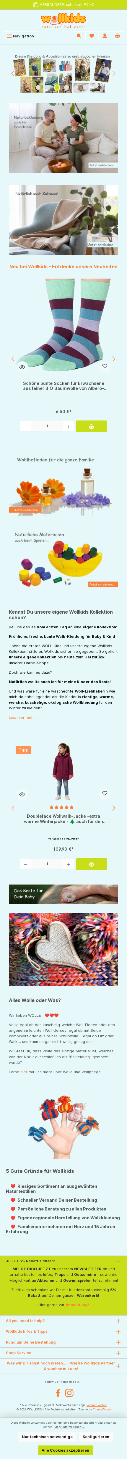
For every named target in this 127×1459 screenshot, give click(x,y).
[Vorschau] (22, 367)
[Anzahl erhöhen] (68, 426)
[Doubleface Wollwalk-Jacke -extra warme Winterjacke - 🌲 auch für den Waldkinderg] (63, 771)
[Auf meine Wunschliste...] (105, 367)
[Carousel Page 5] (76, 87)
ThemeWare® (102, 1409)
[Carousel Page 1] (38, 87)
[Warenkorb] (117, 36)
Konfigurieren (96, 1437)
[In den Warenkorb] (91, 426)
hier (23, 1072)
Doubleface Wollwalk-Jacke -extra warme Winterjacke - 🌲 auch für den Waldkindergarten (63, 819)
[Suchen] (79, 36)
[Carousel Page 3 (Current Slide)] (57, 87)
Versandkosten (97, 1405)
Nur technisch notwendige (47, 1437)
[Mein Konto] (104, 36)
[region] (63, 73)
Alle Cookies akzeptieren (65, 1450)
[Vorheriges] (13, 73)
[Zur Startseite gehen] (63, 20)
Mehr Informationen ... (69, 1426)
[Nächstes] (113, 73)
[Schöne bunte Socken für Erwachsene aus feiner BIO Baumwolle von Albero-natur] (63, 325)
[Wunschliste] (91, 36)
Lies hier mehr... (23, 717)
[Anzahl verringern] (25, 426)
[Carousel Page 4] (66, 87)
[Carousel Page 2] (47, 87)
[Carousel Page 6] (85, 87)
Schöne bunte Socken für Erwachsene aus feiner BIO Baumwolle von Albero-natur (63, 386)
